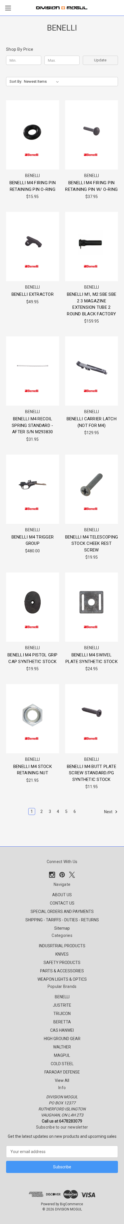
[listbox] (42, 81)
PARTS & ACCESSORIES (62, 971)
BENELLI (62, 997)
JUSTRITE (62, 1005)
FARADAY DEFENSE (62, 1072)
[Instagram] (52, 875)
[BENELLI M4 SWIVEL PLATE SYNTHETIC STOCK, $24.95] (91, 607)
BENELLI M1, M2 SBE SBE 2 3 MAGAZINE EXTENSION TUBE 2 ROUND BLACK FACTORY (92, 304)
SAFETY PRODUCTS (62, 962)
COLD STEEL (62, 1063)
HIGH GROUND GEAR (62, 1038)
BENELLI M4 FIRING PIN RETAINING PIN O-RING (33, 186)
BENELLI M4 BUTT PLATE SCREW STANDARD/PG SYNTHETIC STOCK (91, 773)
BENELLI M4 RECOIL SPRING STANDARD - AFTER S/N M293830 (32, 425)
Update (100, 60)
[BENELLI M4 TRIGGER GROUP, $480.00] (32, 489)
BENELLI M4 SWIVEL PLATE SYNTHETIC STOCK (91, 658)
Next (108, 811)
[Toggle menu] (8, 8)
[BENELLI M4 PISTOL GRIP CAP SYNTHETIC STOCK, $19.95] (32, 607)
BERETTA (62, 1022)
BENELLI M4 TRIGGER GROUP (33, 540)
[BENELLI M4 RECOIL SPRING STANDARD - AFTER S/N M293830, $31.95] (32, 371)
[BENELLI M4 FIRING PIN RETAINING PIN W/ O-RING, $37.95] (91, 135)
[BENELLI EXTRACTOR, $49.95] (32, 246)
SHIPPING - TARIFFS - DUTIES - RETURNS (62, 920)
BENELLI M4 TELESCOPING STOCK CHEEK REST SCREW (91, 543)
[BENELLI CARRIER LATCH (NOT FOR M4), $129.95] (91, 371)
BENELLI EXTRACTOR (33, 294)
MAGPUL (62, 1055)
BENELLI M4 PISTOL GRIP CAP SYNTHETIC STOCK (32, 658)
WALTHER (62, 1047)
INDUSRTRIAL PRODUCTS (62, 946)
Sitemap (62, 928)
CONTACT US (62, 903)
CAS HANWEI (62, 1030)
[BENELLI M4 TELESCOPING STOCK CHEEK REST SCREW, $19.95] (91, 489)
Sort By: (16, 81)
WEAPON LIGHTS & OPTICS (62, 979)
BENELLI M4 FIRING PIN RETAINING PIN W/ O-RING (91, 186)
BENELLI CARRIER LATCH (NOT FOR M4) (92, 422)
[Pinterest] (62, 875)
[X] (72, 875)
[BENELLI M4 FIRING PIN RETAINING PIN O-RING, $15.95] (32, 135)
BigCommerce (71, 1204)
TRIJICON (62, 1013)
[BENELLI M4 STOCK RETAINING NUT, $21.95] (32, 718)
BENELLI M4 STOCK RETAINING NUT (32, 770)
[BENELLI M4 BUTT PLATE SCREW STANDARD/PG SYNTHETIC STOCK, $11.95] (91, 718)
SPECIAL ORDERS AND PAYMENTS (62, 911)
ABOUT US (62, 894)
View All (62, 1080)
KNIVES (62, 954)
